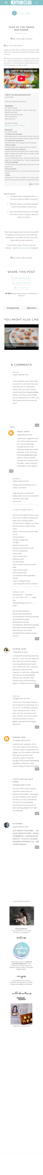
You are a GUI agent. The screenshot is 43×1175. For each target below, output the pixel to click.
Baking (14, 293)
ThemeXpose (18, 1169)
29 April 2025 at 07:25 (20, 481)
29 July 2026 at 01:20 (24, 435)
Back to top (33, 1172)
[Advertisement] (21, 1093)
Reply (37, 425)
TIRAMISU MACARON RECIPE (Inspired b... (18, 346)
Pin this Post (23, 288)
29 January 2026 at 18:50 (21, 785)
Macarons (21, 296)
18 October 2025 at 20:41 (22, 740)
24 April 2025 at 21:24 (20, 375)
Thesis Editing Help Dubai (23, 780)
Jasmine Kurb (19, 649)
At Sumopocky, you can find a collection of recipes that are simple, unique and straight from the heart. (21, 982)
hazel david (23, 431)
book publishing (26, 455)
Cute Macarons (32, 293)
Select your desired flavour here (15, 125)
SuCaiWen (17, 824)
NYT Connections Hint (25, 839)
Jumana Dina (19, 737)
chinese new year (21, 293)
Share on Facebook (22, 278)
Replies (12, 427)
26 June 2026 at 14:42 (20, 827)
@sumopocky (23, 248)
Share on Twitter (23, 283)
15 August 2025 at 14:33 (21, 698)
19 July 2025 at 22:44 (20, 652)
